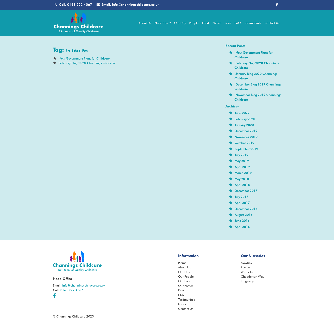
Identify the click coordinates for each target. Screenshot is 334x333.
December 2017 (246, 191)
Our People (186, 276)
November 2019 (246, 137)
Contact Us (185, 309)
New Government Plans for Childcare (84, 58)
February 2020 (245, 119)
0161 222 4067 (79, 5)
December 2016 (246, 209)
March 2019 (243, 173)
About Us (184, 267)
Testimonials (186, 299)
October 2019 (244, 143)
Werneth (247, 272)
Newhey (246, 263)
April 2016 (242, 227)
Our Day (184, 272)
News (182, 304)
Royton (245, 267)
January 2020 (244, 125)
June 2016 (242, 220)
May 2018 (242, 179)
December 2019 (246, 131)
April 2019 (242, 167)
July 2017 (241, 197)
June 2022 (242, 113)
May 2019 (242, 161)
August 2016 (244, 215)
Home (182, 263)
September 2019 (246, 149)
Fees (181, 290)
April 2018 (242, 185)
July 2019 (241, 155)
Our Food (184, 281)
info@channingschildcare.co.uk (135, 5)
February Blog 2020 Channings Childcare (87, 63)
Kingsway (247, 281)
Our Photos (185, 286)
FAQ (181, 295)
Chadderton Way (252, 276)
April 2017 (242, 203)
